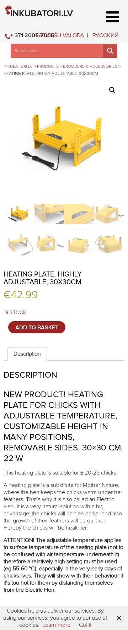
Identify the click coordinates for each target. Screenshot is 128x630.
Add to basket (36, 327)
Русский (105, 35)
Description (27, 354)
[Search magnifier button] (110, 51)
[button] (112, 90)
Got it (85, 625)
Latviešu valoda (60, 35)
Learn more (56, 625)
